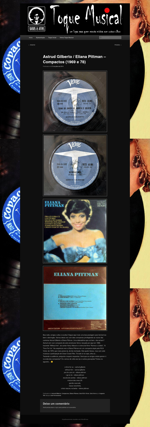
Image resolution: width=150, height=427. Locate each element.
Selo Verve (93, 393)
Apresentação (40, 37)
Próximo (118, 45)
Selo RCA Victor (84, 393)
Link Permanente (55, 395)
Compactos (65, 393)
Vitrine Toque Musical (66, 37)
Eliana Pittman (74, 393)
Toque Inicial (52, 37)
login (56, 407)
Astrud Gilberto (56, 393)
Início (31, 37)
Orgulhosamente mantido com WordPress (75, 419)
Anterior (31, 45)
